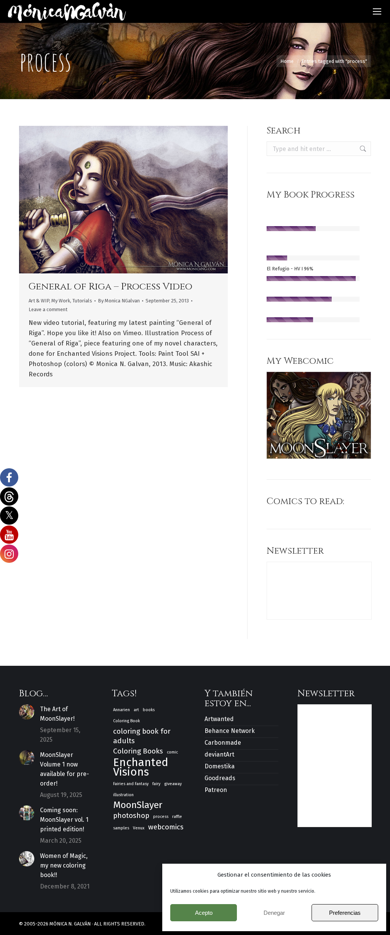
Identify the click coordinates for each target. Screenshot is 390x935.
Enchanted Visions (140, 767)
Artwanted (219, 719)
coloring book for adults (142, 736)
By (119, 301)
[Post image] (26, 712)
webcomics (166, 827)
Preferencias (345, 912)
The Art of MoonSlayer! (57, 713)
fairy (156, 783)
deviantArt (219, 754)
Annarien (121, 709)
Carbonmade (223, 742)
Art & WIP (39, 301)
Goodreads (220, 778)
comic (172, 752)
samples (121, 828)
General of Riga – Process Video (110, 286)
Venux (138, 828)
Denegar (274, 912)
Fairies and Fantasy (131, 783)
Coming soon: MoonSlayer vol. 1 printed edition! (64, 819)
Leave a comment (48, 309)
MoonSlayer (137, 805)
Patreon (216, 790)
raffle (177, 816)
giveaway (173, 783)
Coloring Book (126, 720)
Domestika (220, 766)
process (160, 816)
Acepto (204, 912)
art (136, 709)
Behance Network (230, 730)
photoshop (131, 815)
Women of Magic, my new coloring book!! (64, 865)
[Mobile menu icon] (377, 11)
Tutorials (82, 301)
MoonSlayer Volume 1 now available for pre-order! (64, 769)
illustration (123, 794)
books (149, 709)
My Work (60, 301)
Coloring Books (138, 751)
